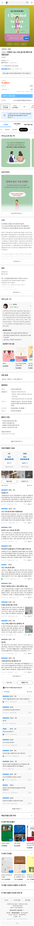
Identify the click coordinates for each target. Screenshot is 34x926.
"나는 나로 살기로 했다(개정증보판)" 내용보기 (17, 515)
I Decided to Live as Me (11, 66)
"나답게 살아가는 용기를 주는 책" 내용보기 (17, 665)
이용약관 (8, 913)
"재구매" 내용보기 (17, 646)
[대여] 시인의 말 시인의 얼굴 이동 (7, 868)
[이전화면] (2, 2)
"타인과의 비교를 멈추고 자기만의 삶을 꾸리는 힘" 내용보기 (17, 553)
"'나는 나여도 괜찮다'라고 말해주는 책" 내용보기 (17, 628)
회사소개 (15, 914)
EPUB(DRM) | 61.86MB (17, 408)
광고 (20, 916)
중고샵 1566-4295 (17, 905)
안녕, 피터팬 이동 (19, 837)
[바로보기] (5, 474)
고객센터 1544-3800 (12, 904)
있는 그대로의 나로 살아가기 (12, 340)
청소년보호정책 (24, 913)
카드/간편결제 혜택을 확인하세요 (22, 100)
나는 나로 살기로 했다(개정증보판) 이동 (21, 357)
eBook (4, 379)
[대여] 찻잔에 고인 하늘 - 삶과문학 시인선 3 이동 (19, 868)
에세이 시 (9, 379)
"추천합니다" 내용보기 (17, 497)
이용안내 (3, 392)
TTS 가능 (14, 396)
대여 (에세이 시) (18, 379)
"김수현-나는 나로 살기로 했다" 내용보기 (17, 534)
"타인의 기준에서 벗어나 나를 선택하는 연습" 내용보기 (17, 590)
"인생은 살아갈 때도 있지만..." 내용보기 (17, 609)
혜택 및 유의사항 (9, 466)
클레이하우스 (4, 62)
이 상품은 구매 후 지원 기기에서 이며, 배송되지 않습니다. (19, 115)
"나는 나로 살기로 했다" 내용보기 (17, 571)
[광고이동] (27, 2)
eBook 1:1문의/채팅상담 (16, 907)
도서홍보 (15, 916)
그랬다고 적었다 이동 (7, 837)
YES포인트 (4, 89)
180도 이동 (8, 360)
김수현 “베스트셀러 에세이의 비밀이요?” (15, 333)
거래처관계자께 (22, 914)
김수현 (3, 60)
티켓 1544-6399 (23, 904)
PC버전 (10, 914)
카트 (31, 2)
